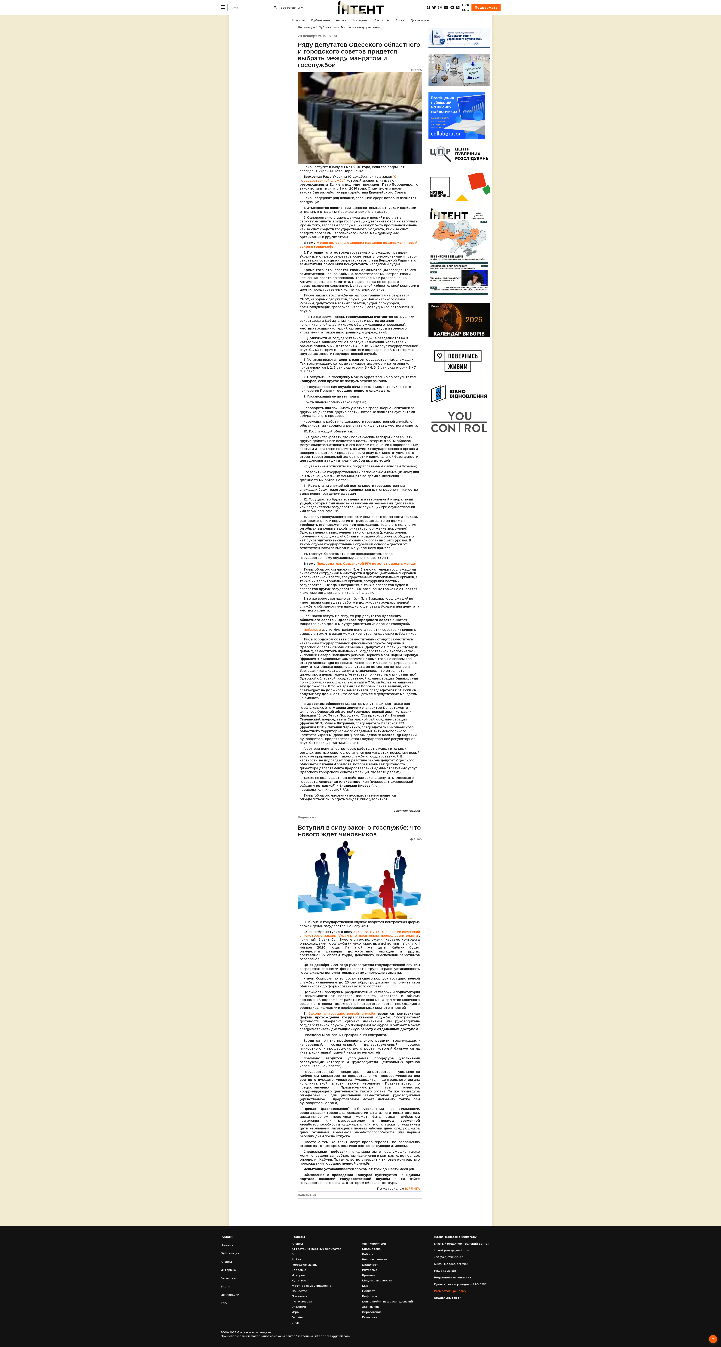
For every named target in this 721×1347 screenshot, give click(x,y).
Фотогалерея (302, 1301)
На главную (306, 27)
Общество (299, 1291)
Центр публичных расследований (387, 1301)
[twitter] (434, 7)
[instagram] (440, 7)
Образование (372, 1312)
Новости (298, 20)
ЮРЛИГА (412, 1188)
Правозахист (301, 1296)
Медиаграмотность (377, 1280)
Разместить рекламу (450, 1291)
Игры (295, 1312)
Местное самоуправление (361, 27)
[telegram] (452, 7)
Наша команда (445, 1270)
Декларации (419, 20)
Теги (224, 1303)
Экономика (370, 1306)
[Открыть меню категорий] (223, 7)
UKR (465, 5)
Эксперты (381, 20)
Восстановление (374, 1259)
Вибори (367, 1254)
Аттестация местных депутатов (316, 1248)
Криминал (369, 1275)
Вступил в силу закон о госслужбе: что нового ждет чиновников (359, 831)
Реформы (369, 1296)
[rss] (458, 7)
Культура (299, 1280)
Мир (365, 1285)
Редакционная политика (452, 1277)
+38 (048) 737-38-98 (448, 1257)
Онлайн (297, 1317)
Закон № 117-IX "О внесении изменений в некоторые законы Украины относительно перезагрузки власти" (360, 933)
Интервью (360, 20)
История (298, 1275)
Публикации (320, 20)
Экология (299, 1306)
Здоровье (299, 1269)
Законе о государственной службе (342, 1013)
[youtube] (446, 7)
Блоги (399, 20)
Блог (295, 1254)
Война (296, 1259)
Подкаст (368, 1291)
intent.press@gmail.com (451, 1250)
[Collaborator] (459, 115)
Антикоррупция (374, 1243)
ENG (465, 9)
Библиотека (371, 1248)
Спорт (296, 1322)
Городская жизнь (305, 1264)
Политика (369, 1317)
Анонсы (341, 20)
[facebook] (428, 7)
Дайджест (370, 1264)
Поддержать (486, 7)
